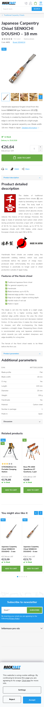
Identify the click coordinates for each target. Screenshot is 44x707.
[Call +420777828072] (26, 3)
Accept (32, 700)
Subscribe (34, 610)
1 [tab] (17, 576)
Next (40, 513)
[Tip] (32, 451)
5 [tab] (26, 576)
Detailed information (29, 128)
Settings (22, 690)
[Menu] (41, 3)
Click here (26, 680)
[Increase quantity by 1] (40, 147)
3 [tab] (22, 576)
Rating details (29, 39)
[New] (11, 531)
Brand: (19, 42)
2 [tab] (19, 576)
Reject (12, 699)
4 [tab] (24, 576)
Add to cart (24, 158)
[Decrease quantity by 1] (40, 150)
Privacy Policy (14, 618)
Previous (36, 513)
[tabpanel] (11, 466)
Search (37, 9)
